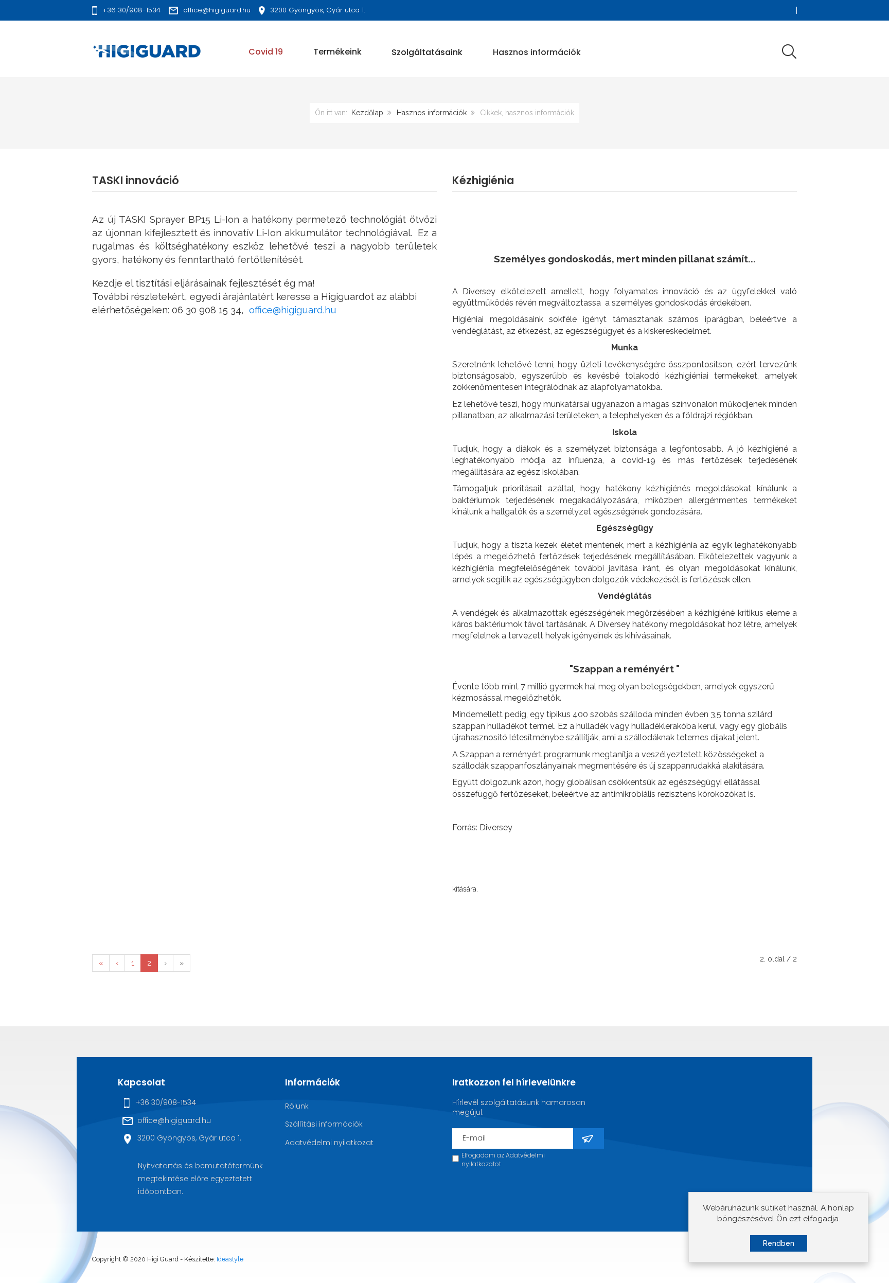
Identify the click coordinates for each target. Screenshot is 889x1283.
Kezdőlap (367, 113)
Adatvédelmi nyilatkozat (329, 1142)
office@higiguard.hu (292, 309)
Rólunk (297, 1106)
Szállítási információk (324, 1124)
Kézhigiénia (483, 180)
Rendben (778, 1243)
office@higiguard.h (171, 1120)
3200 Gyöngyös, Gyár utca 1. (189, 1138)
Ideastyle (230, 1259)
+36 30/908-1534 (166, 1102)
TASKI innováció (135, 180)
